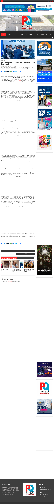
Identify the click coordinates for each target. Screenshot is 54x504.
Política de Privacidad (44, 494)
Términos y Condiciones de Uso (46, 496)
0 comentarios (16, 66)
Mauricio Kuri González (14, 68)
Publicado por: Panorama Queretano (6, 66)
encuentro (19, 80)
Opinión (37, 34)
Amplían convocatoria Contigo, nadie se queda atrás (16, 270)
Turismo (26, 34)
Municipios (9, 34)
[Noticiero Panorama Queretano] (27, 23)
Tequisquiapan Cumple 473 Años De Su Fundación (25, 253)
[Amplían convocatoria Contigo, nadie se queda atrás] (17, 264)
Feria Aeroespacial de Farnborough (11, 67)
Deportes (18, 34)
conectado (10, 281)
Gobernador (22, 67)
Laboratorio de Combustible (4, 68)
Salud (22, 34)
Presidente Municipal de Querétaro (22, 68)
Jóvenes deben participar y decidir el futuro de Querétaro (29, 270)
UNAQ (30, 68)
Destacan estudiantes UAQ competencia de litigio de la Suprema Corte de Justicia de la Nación (18, 250)
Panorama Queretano (16, 274)
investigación (31, 67)
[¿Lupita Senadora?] (6, 264)
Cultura (13, 34)
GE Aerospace (18, 67)
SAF (28, 68)
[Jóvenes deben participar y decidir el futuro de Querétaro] (29, 264)
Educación (42, 34)
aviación (5, 67)
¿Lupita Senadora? (4, 269)
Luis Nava (9, 68)
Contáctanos (31, 34)
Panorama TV (48, 34)
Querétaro (3, 34)
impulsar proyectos (26, 67)
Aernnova (2, 67)
